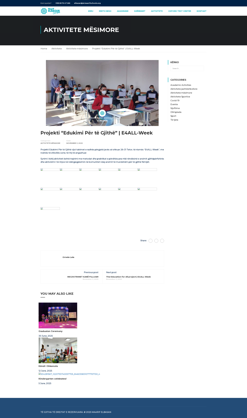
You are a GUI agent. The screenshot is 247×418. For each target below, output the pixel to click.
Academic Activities (180, 85)
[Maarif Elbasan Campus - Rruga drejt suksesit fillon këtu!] (50, 11)
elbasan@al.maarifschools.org (87, 3)
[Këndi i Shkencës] (58, 350)
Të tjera (174, 120)
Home (44, 48)
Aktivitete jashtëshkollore (183, 89)
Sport (173, 116)
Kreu (90, 11)
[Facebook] (150, 241)
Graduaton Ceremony (51, 331)
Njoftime (175, 108)
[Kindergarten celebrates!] (69, 374)
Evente (174, 104)
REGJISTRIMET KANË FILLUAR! (82, 277)
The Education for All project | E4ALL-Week (128, 277)
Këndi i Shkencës (48, 366)
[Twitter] (156, 241)
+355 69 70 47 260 (62, 3)
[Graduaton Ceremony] (58, 315)
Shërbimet (139, 11)
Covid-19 (174, 100)
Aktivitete (157, 11)
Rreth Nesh (105, 11)
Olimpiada (175, 112)
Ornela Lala (68, 257)
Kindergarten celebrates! (53, 379)
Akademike (122, 11)
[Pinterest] (162, 241)
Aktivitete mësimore (77, 48)
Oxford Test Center (179, 11)
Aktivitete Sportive (180, 96)
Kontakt (201, 11)
